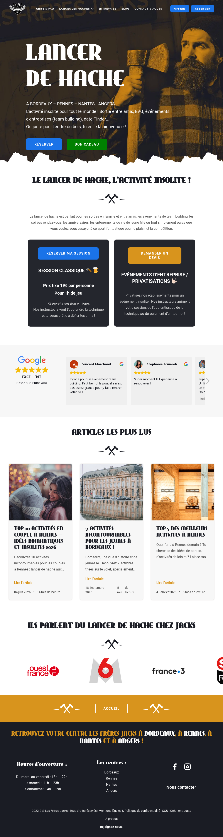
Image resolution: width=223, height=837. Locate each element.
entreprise (107, 8)
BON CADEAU (87, 144)
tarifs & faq (44, 8)
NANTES (90, 741)
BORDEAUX (159, 733)
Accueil (111, 708)
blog (125, 8)
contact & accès (148, 8)
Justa (187, 810)
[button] (76, 8)
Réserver (202, 8)
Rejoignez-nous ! (111, 827)
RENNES (194, 733)
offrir (179, 8)
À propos (111, 818)
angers (129, 741)
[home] (17, 8)
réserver (44, 144)
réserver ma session (68, 253)
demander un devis (154, 255)
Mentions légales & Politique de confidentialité (129, 810)
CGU (165, 810)
